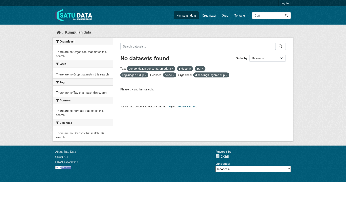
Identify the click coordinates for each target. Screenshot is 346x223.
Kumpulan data (186, 15)
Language (222, 164)
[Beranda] (59, 32)
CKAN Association (66, 162)
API (169, 106)
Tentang (239, 15)
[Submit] (286, 15)
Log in (285, 3)
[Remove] (172, 68)
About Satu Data (65, 152)
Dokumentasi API (186, 106)
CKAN (222, 156)
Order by (241, 58)
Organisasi (209, 15)
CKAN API (61, 157)
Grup (225, 15)
